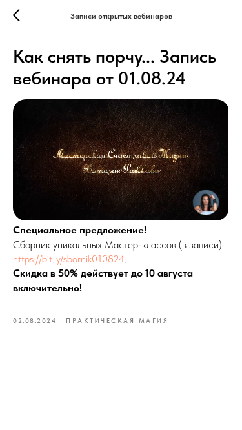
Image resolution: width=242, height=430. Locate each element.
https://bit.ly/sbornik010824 (69, 259)
